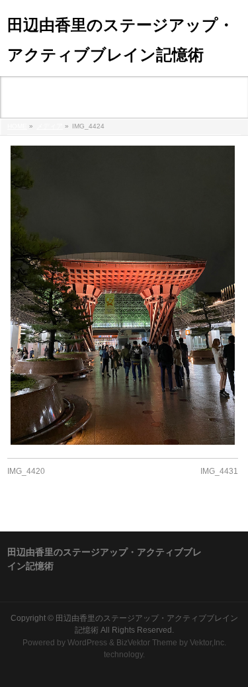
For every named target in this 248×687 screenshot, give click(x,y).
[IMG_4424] (123, 295)
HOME (17, 126)
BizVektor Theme (146, 642)
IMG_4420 (26, 471)
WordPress (87, 642)
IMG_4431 (219, 471)
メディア (49, 126)
